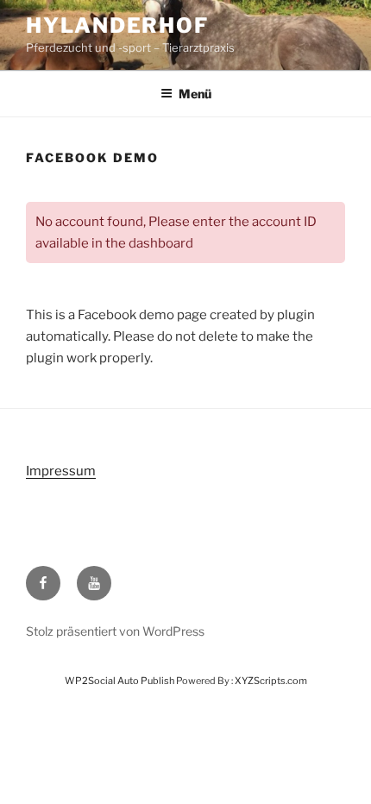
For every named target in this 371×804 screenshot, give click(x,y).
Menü (195, 93)
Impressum (61, 471)
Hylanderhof (117, 25)
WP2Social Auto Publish (119, 681)
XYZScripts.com (271, 681)
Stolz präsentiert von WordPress (115, 631)
